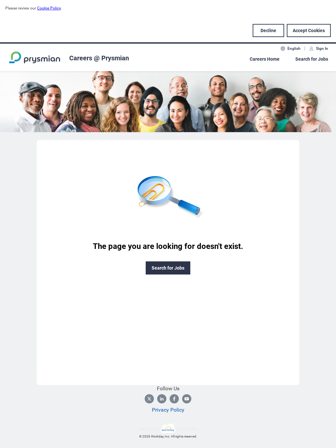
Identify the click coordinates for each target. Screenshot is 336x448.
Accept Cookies (309, 30)
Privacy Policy (168, 410)
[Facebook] (174, 398)
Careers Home (265, 59)
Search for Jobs (311, 59)
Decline (268, 30)
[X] (149, 398)
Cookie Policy (49, 8)
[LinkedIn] (161, 398)
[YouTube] (186, 398)
